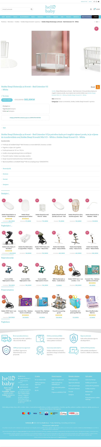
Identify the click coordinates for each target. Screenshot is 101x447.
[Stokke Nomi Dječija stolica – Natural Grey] (75, 237)
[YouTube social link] (98, 1)
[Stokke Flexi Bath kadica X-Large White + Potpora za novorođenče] (25, 237)
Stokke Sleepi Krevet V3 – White (77, 95)
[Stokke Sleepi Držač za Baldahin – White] (92, 205)
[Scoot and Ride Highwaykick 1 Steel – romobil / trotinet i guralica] (8, 269)
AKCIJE (95, 16)
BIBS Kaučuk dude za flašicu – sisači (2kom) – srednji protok (58, 280)
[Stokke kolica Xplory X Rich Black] (8, 237)
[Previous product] (95, 22)
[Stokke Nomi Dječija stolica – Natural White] (58, 237)
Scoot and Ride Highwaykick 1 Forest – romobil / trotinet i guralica (42, 280)
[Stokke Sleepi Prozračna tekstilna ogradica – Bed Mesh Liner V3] (75, 205)
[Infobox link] (16, 338)
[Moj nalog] (91, 9)
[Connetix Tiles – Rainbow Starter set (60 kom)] (25, 301)
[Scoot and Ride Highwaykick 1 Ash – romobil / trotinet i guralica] (25, 269)
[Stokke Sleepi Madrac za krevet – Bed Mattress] (8, 205)
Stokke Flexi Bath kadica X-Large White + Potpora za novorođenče (25, 248)
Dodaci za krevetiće (64, 101)
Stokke (17, 22)
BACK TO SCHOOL (86, 16)
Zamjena (71, 394)
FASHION (55, 16)
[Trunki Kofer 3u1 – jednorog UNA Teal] (75, 301)
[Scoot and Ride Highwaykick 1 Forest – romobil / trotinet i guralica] (42, 269)
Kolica (15, 16)
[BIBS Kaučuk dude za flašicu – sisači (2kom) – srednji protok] (58, 269)
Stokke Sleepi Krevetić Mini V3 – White (38, 137)
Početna (3, 22)
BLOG (36, 390)
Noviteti (8, 16)
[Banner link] (8, 381)
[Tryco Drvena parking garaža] (58, 301)
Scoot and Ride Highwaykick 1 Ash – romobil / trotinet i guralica (25, 280)
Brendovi (76, 16)
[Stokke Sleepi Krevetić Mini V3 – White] (42, 205)
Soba (62, 16)
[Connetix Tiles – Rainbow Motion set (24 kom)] (42, 301)
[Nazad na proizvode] (97, 22)
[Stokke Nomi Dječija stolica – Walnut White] (92, 237)
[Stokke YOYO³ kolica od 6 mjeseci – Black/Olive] (42, 237)
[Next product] (99, 22)
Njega (33, 16)
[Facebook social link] (94, 1)
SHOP (3, 16)
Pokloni (68, 16)
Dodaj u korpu (7, 100)
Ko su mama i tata (40, 380)
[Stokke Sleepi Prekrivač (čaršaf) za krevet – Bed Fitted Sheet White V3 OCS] (58, 205)
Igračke (48, 16)
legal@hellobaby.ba (63, 437)
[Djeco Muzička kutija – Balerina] (92, 301)
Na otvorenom (24, 16)
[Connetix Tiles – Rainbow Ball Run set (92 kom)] (92, 269)
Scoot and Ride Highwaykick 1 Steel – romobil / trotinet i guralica (8, 280)
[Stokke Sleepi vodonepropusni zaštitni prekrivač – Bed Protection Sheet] (25, 205)
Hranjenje (40, 16)
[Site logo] (50, 9)
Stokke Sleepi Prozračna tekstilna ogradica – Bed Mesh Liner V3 (76, 216)
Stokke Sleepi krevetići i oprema (30, 22)
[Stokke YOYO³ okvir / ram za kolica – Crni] (75, 269)
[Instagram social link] (96, 1)
